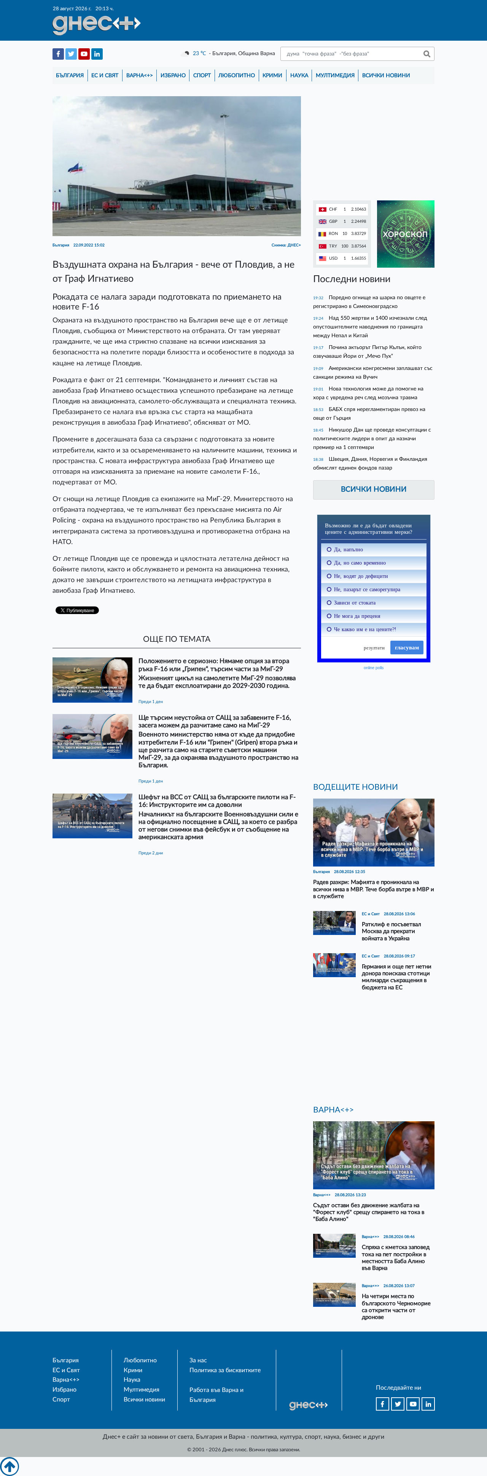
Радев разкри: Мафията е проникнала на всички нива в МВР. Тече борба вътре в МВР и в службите (373, 889)
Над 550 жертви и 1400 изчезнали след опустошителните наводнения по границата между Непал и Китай (370, 326)
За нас (198, 1360)
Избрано (173, 75)
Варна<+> (139, 75)
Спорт (202, 75)
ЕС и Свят (104, 75)
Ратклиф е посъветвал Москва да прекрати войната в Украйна (391, 931)
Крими (272, 75)
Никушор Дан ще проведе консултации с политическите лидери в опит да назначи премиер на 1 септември (372, 438)
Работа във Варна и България (216, 1395)
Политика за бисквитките (225, 1370)
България (70, 75)
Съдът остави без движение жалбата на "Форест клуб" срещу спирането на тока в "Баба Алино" (368, 1212)
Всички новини (386, 75)
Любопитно (236, 75)
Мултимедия (335, 75)
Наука (299, 75)
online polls (374, 667)
